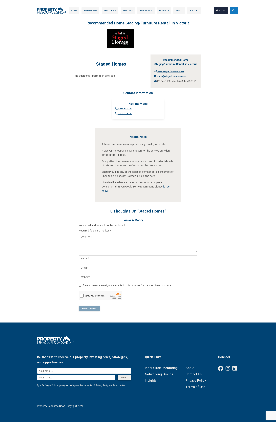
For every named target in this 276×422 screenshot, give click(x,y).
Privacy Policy (102, 385)
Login (222, 10)
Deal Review (145, 10)
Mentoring (110, 10)
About (179, 10)
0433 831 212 (125, 108)
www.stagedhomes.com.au (170, 71)
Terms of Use (119, 385)
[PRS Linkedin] (234, 369)
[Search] (234, 10)
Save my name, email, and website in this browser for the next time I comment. (128, 285)
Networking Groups (159, 374)
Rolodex (194, 10)
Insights (164, 10)
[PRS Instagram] (228, 369)
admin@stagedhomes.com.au (171, 76)
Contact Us (194, 374)
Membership (90, 10)
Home (74, 10)
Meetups (128, 10)
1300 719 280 (125, 113)
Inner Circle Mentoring (161, 368)
